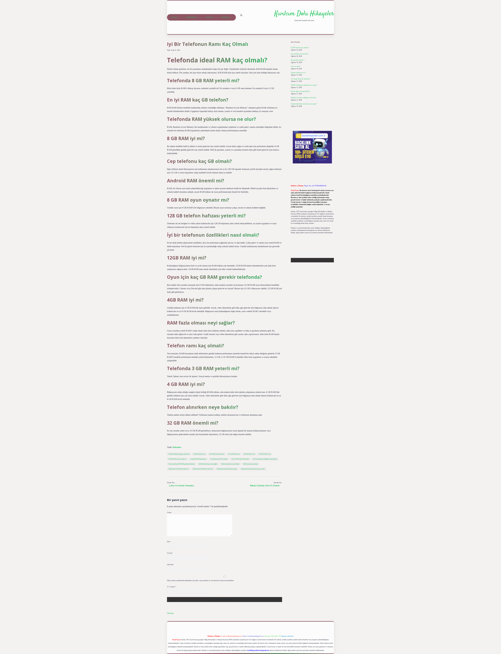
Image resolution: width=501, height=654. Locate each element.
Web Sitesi (170, 565)
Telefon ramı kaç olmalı (250, 464)
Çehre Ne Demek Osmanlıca (181, 485)
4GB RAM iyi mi (249, 454)
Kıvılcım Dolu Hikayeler (304, 14)
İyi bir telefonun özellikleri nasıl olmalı (265, 459)
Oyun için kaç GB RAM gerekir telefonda (182, 464)
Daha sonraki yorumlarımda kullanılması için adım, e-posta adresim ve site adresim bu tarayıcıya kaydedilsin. (200, 580)
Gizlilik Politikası (191, 17)
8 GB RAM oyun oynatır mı (177, 459)
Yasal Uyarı (209, 17)
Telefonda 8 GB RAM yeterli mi (203, 469)
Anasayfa (174, 17)
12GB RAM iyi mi (199, 454)
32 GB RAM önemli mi (216, 454)
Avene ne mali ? (296, 66)
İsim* (169, 542)
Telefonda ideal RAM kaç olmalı (227, 469)
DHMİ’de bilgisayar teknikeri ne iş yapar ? (304, 85)
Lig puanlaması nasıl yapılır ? (300, 54)
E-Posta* (170, 553)
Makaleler (176, 447)
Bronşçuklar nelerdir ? (298, 60)
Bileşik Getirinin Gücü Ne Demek (264, 485)
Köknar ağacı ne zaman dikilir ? (300, 91)
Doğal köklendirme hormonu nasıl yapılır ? (304, 104)
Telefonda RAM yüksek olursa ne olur (253, 469)
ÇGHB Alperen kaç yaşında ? (300, 47)
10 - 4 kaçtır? (171, 587)
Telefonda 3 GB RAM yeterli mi (179, 469)
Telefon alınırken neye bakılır (230, 464)
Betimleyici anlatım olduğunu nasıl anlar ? (304, 98)
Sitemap (170, 613)
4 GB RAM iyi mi (234, 454)
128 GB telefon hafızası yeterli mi (179, 454)
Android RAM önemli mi (198, 459)
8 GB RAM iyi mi (264, 454)
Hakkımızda (225, 17)
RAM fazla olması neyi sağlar (208, 464)
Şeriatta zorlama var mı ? (298, 73)
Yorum (169, 512)
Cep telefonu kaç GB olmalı (218, 459)
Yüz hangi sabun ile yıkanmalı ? (301, 79)
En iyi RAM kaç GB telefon (240, 459)
